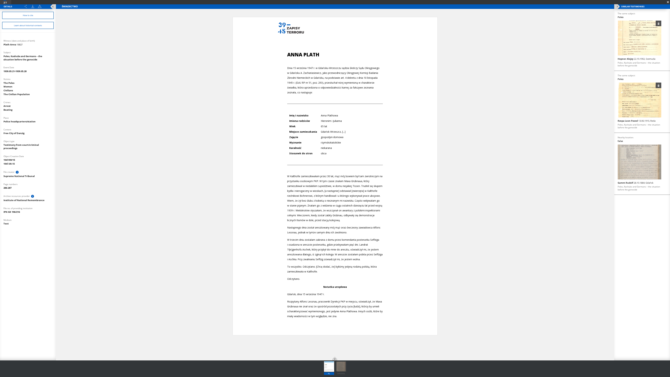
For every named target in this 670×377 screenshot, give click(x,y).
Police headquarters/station (19, 121)
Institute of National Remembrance (23, 200)
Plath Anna (13, 44)
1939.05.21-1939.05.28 (15, 71)
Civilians (8, 90)
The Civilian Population (16, 94)
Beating (7, 109)
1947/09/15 (9, 159)
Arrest (7, 106)
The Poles (8, 82)
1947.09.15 (9, 163)
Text (6, 223)
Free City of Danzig (13, 133)
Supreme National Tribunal (19, 176)
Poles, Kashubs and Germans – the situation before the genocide (22, 58)
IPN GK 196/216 (11, 211)
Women (7, 86)
